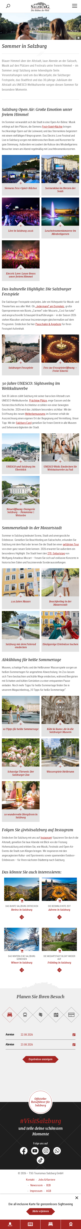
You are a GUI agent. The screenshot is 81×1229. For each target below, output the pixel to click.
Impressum (36, 1191)
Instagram (46, 837)
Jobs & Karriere (46, 1179)
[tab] (9, 1014)
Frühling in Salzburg (59, 962)
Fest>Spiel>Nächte (52, 126)
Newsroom (36, 1185)
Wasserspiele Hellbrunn (60, 771)
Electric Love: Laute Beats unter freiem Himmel (21, 275)
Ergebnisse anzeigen (40, 1059)
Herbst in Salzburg (21, 909)
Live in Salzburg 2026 (20, 230)
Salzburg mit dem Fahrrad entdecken (21, 646)
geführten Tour (71, 544)
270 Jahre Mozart (21, 601)
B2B (48, 1185)
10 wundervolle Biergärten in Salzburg (20, 816)
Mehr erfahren (40, 1211)
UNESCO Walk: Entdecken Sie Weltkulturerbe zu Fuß (60, 468)
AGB (48, 1191)
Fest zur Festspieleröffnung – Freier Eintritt (60, 369)
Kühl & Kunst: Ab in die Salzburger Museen (60, 731)
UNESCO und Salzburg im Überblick (20, 468)
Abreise (10, 1044)
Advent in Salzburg (59, 909)
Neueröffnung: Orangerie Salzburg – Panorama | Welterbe (21, 512)
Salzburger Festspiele (20, 367)
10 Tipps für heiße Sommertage (21, 729)
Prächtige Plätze (38, 400)
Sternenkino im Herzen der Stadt (60, 190)
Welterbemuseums (35, 414)
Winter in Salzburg (21, 962)
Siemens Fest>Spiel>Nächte (21, 188)
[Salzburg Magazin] (30, 1224)
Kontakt (30, 1179)
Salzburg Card (23, 423)
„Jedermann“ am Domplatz (49, 306)
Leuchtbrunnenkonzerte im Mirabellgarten (60, 232)
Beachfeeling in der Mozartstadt (60, 603)
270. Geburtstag (56, 553)
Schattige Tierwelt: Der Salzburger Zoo (21, 773)
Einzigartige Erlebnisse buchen (60, 644)
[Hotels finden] (50, 1224)
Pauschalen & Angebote (48, 324)
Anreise (10, 1034)
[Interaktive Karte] (10, 1224)
